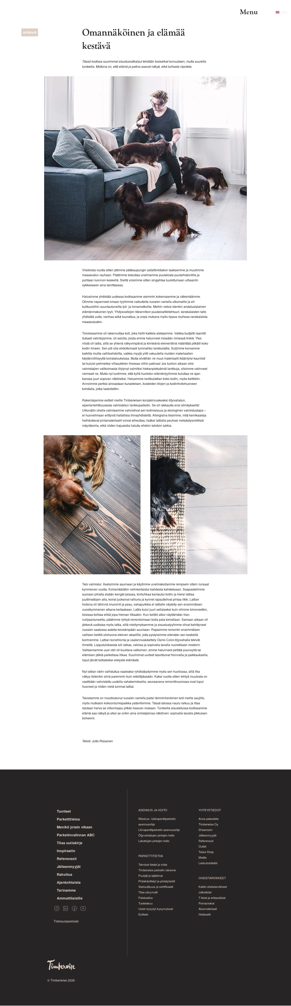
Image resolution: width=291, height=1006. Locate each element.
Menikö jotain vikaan (74, 827)
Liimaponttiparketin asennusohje (159, 830)
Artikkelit (30, 32)
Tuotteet (64, 811)
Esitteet (143, 914)
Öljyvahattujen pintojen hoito (156, 835)
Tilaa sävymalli (148, 892)
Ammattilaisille (70, 898)
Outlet (202, 846)
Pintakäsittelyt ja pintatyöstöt (156, 881)
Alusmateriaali (208, 909)
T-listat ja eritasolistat (212, 898)
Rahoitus (64, 874)
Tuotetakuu (145, 903)
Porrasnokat (206, 903)
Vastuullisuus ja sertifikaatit (155, 886)
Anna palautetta (209, 819)
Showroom (206, 830)
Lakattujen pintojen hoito (153, 841)
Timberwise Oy (208, 824)
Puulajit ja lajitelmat (150, 875)
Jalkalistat (205, 892)
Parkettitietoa (68, 819)
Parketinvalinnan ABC (76, 834)
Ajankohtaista (69, 882)
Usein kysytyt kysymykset (155, 909)
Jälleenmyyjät (69, 866)
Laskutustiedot (208, 863)
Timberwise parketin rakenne (157, 870)
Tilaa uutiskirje (69, 842)
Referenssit (67, 858)
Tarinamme (66, 890)
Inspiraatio (66, 850)
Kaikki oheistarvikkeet (213, 886)
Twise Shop (206, 852)
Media (202, 857)
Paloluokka (145, 898)
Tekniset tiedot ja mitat (152, 864)
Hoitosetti (205, 914)
